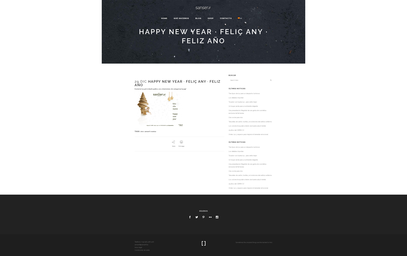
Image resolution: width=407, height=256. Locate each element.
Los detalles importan (236, 98)
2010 (142, 131)
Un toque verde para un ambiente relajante (243, 106)
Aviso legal (138, 247)
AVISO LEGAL (41, 3)
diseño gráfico (153, 89)
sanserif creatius (150, 131)
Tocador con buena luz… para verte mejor (243, 102)
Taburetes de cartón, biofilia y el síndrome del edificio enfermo (250, 122)
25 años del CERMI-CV (236, 130)
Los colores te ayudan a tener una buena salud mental (247, 126)
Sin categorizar (176, 89)
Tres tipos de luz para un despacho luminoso (244, 93)
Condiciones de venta (142, 250)
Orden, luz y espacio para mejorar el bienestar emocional (248, 134)
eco (160, 89)
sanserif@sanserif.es (31, 3)
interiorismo (166, 89)
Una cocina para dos (236, 117)
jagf (185, 89)
